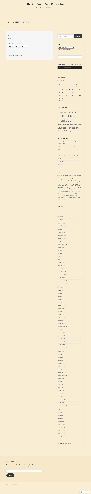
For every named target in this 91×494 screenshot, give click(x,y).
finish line (59, 181)
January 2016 (61, 394)
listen (76, 187)
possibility (59, 191)
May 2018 (60, 330)
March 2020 (61, 299)
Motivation (63, 124)
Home (34, 14)
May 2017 (60, 357)
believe (73, 175)
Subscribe (77, 36)
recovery (78, 191)
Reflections (73, 127)
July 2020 (60, 287)
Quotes (62, 127)
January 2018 (61, 336)
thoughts (71, 197)
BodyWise (60, 206)
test (61, 197)
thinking (67, 197)
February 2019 (61, 317)
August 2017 (61, 351)
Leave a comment (18, 55)
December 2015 (62, 397)
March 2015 (61, 421)
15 (59, 92)
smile (61, 195)
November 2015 (62, 400)
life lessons (61, 188)
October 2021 (61, 278)
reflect (59, 193)
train (77, 197)
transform (59, 199)
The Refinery (61, 165)
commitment (75, 177)
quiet (70, 191)
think (63, 197)
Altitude (60, 150)
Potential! (11, 38)
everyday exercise (67, 179)
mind (59, 189)
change (65, 177)
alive (64, 175)
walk (64, 199)
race (72, 191)
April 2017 (60, 360)
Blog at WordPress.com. (11, 484)
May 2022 (60, 256)
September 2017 (62, 348)
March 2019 (61, 314)
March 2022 (61, 262)
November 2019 (62, 305)
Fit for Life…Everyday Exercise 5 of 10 (68, 147)
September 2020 (62, 284)
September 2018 (62, 326)
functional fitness (73, 181)
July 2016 (60, 381)
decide (79, 177)
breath (61, 177)
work (66, 199)
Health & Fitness (67, 116)
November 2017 (62, 342)
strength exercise (77, 195)
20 (76, 92)
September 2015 (62, 406)
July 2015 (60, 412)
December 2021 (62, 272)
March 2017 (61, 363)
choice (68, 177)
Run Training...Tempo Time (65, 153)
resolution (70, 193)
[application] (70, 67)
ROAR (59, 159)
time (75, 197)
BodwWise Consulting (64, 443)
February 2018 (61, 333)
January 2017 (61, 369)
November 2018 (62, 323)
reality (75, 191)
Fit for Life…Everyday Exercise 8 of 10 (68, 156)
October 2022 (61, 241)
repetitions (66, 193)
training (79, 197)
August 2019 (61, 308)
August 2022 (61, 247)
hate (65, 182)
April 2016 (60, 387)
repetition (62, 193)
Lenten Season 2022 (68, 185)
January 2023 (61, 232)
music (70, 124)
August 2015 (61, 409)
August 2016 (61, 378)
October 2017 (61, 345)
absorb (59, 175)
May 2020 (60, 293)
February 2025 (61, 223)
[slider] (79, 67)
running (78, 193)
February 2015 (61, 424)
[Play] (59, 68)
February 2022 (61, 265)
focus (66, 181)
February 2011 (61, 433)
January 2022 (61, 269)
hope (72, 182)
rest (72, 193)
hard (63, 182)
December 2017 (62, 339)
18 (69, 92)
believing (77, 175)
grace (58, 182)
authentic (66, 175)
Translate (69, 49)
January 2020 (61, 302)
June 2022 (60, 253)
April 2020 (60, 296)
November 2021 (62, 275)
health (67, 182)
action (61, 175)
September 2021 (62, 281)
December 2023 (62, 226)
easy (58, 179)
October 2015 (61, 403)
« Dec (59, 100)
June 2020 (60, 290)
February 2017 (61, 366)
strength (71, 195)
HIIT (69, 182)
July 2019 (60, 311)
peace (65, 189)
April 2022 (60, 259)
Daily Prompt (62, 112)
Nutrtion (74, 124)
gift (79, 181)
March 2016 (61, 390)
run (75, 193)
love (79, 188)
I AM (74, 182)
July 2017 (60, 354)
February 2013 (61, 430)
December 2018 (62, 320)
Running (60, 131)
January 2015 (61, 427)
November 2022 (62, 238)
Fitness (63, 181)
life (79, 185)
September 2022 (62, 244)
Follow (10, 475)
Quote (10, 55)
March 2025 (61, 220)
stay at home (65, 195)
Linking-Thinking (70, 188)
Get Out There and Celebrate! (66, 162)
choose (71, 177)
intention (77, 182)
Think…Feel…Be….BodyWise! (45, 4)
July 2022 (60, 250)
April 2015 (60, 418)
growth (61, 182)
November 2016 (62, 372)
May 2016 (60, 384)
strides (59, 197)
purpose (67, 191)
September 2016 (62, 375)
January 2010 (61, 436)
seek (58, 195)
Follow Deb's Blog (13, 461)
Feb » (62, 100)
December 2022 (62, 235)
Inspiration (66, 120)
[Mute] (76, 68)
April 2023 (60, 229)
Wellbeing (67, 131)
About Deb (42, 14)
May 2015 (60, 415)
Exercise (72, 112)
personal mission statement (72, 189)
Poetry (79, 124)
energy (60, 179)
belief (70, 175)
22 (59, 95)
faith (78, 179)
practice (63, 191)
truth (62, 199)
